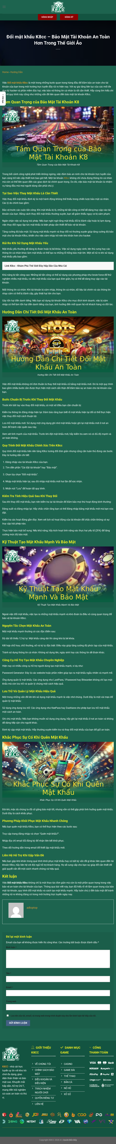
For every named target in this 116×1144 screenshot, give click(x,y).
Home (5, 72)
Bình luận (11, 947)
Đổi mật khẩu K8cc (17, 82)
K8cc (66, 178)
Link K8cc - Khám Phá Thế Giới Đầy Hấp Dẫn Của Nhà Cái (36, 265)
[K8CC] (58, 7)
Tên (8, 973)
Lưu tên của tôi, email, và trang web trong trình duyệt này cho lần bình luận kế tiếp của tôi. (53, 1016)
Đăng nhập (47, 17)
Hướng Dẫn (16, 72)
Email (9, 987)
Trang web (11, 1001)
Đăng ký (69, 17)
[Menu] (4, 6)
